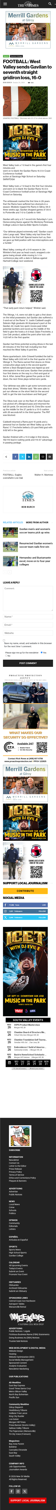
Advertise (13, 1191)
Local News (14, 1204)
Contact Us (14, 1163)
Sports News (15, 1249)
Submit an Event (16, 1271)
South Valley (14, 1456)
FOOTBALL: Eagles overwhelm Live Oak (13, 476)
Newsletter (14, 1160)
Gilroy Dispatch (16, 1407)
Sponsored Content (18, 1363)
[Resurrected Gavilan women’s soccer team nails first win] (10, 547)
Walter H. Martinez (43, 474)
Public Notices (15, 1194)
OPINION (13, 1220)
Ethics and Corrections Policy (22, 1178)
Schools (12, 1210)
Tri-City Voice (15, 1434)
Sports (6, 56)
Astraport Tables (16, 1304)
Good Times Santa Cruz (20, 1388)
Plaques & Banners (17, 1181)
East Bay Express (17, 1385)
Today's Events (16, 1268)
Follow (42, 911)
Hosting (12, 1354)
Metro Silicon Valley (18, 1391)
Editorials (13, 1226)
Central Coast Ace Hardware (22, 1301)
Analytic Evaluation (18, 1366)
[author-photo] (28, 496)
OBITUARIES (15, 1282)
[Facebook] (15, 457)
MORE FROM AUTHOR (37, 522)
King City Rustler (16, 1416)
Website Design (16, 1351)
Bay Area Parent (16, 1444)
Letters (12, 1229)
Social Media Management (21, 1360)
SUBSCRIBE (14, 1150)
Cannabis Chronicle (18, 1450)
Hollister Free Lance (18, 1413)
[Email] (43, 457)
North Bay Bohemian (18, 1394)
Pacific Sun (14, 1397)
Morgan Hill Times (17, 1422)
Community (14, 1223)
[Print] (50, 457)
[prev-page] (5, 572)
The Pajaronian (16, 1431)
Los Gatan (14, 1419)
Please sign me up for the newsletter (22, 652)
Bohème (13, 1447)
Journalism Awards (18, 1469)
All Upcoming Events (18, 1265)
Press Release (15, 1169)
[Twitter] (22, 457)
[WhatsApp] (36, 457)
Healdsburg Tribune (18, 1410)
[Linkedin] (29, 457)
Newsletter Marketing (19, 1369)
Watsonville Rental (17, 1307)
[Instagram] (18, 1491)
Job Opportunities (17, 1466)
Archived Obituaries (18, 1288)
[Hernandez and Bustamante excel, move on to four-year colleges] (10, 561)
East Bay (13, 1453)
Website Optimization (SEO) (21, 1357)
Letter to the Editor (17, 1166)
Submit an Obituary (18, 1291)
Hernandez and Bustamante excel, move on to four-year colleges (35, 561)
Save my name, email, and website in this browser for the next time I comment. (28, 645)
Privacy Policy (15, 1172)
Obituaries (14, 1285)
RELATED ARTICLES (13, 522)
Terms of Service (16, 1175)
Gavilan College (16, 56)
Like (44, 905)
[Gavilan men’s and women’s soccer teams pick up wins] (10, 532)
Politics (12, 1213)
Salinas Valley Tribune (19, 1428)
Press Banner (15, 1425)
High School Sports (18, 1252)
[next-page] (9, 572)
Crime (11, 1207)
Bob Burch (7, 82)
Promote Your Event (18, 1274)
